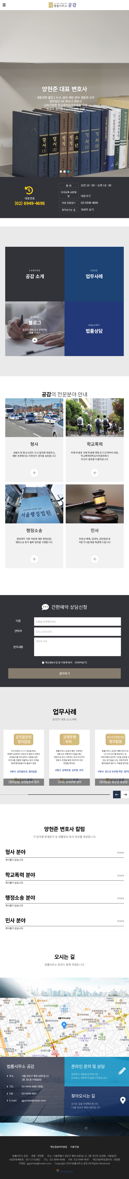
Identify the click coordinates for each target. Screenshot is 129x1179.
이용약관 (74, 1146)
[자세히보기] (81, 662)
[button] (61, 171)
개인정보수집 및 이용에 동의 (58, 662)
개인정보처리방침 (58, 1146)
